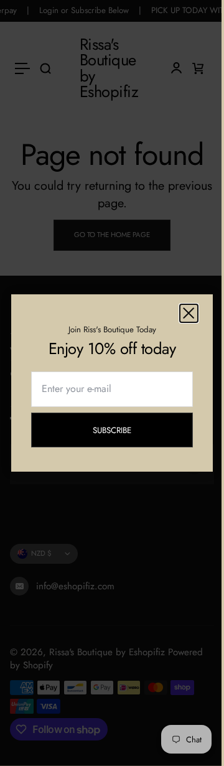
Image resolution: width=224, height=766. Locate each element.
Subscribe (122, 432)
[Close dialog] (189, 313)
